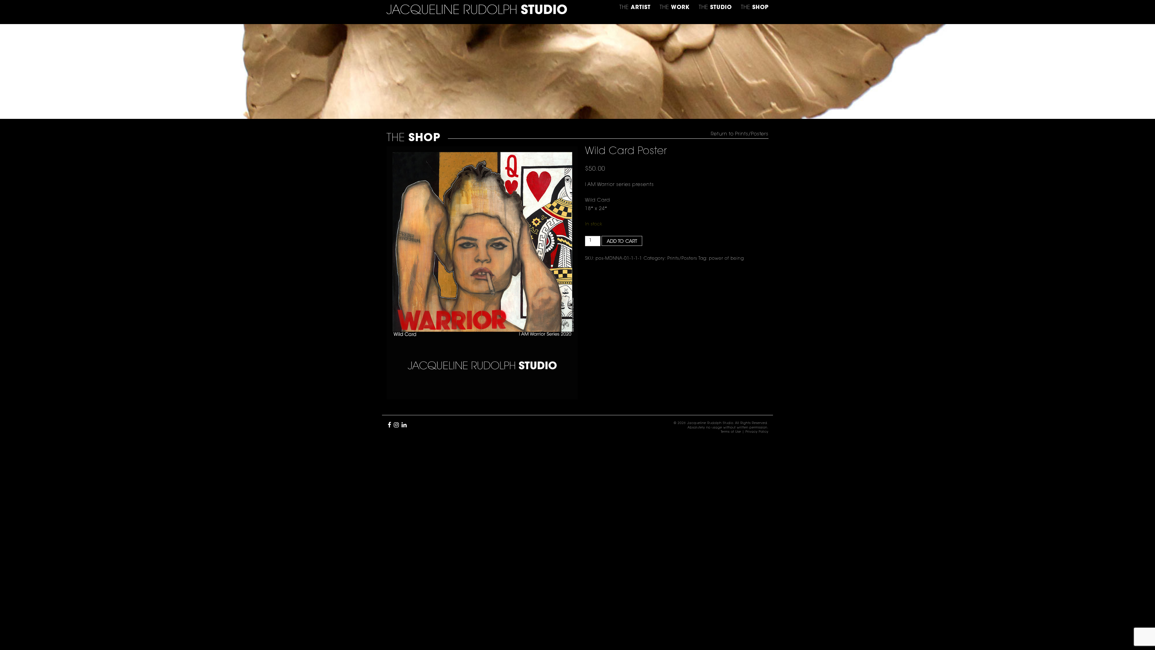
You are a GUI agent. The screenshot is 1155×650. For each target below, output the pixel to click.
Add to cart (622, 241)
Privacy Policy (757, 432)
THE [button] (635, 8)
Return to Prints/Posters (739, 134)
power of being (726, 259)
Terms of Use (731, 432)
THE (754, 8)
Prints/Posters (682, 259)
